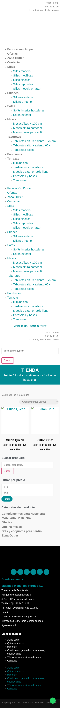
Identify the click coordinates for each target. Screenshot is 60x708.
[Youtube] (46, 572)
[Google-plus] (40, 572)
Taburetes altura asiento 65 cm (33, 145)
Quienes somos (15, 643)
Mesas (11, 119)
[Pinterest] (20, 572)
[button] (30, 184)
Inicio (8, 375)
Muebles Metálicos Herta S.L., (22, 585)
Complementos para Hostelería (23, 513)
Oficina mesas (12, 526)
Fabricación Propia (20, 49)
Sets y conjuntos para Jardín (22, 531)
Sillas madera (22, 71)
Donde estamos (12, 579)
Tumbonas (20, 180)
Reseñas (12, 646)
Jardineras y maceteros (28, 167)
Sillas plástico (21, 79)
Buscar (7, 471)
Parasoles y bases (25, 176)
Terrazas (13, 158)
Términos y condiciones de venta (24, 657)
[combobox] (30, 351)
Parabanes (14, 154)
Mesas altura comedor (27, 128)
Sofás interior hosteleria (28, 110)
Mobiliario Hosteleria (16, 518)
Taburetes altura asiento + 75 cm (34, 141)
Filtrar (7, 499)
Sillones (12, 93)
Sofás (11, 106)
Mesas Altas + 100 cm (27, 123)
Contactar (14, 62)
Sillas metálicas (23, 75)
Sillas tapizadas (23, 84)
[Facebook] (14, 572)
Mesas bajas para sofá (28, 132)
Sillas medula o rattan (27, 88)
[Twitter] (33, 572)
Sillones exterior (23, 97)
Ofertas (12, 53)
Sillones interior (23, 101)
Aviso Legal (13, 639)
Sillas (11, 66)
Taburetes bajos (23, 149)
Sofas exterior (22, 114)
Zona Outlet (15, 58)
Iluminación (20, 163)
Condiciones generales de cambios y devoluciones (26, 652)
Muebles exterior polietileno (30, 171)
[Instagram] (27, 572)
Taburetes (14, 136)
